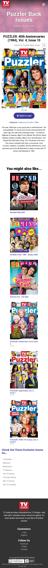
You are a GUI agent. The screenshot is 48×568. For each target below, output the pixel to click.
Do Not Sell (22, 566)
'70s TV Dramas (8, 474)
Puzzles (30, 122)
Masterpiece (7, 466)
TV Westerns (7, 470)
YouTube (24, 549)
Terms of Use (6, 564)
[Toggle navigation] (43, 4)
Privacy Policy (16, 564)
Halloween (6, 463)
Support (24, 535)
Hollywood (22, 122)
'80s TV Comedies (9, 485)
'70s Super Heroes (9, 477)
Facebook (24, 544)
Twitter (24, 546)
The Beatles (7, 459)
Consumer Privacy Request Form (32, 564)
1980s (36, 122)
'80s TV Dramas (8, 481)
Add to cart (25, 115)
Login (24, 532)
